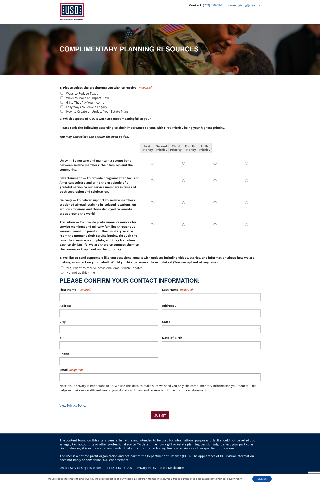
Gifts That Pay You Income (85, 102)
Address (65, 306)
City (63, 322)
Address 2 (169, 306)
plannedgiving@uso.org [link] (243, 5)
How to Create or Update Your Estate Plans (97, 111)
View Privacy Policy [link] (73, 405)
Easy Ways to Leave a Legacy (86, 107)
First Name (75, 290)
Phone (64, 354)
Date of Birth (172, 338)
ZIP (62, 338)
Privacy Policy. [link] (234, 478)
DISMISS (262, 478)
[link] (72, 19)
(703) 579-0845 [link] (213, 5)
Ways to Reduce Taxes (82, 93)
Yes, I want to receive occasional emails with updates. (104, 268)
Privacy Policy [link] (146, 468)
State (166, 322)
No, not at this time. (81, 272)
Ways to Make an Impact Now (87, 98)
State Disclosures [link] (172, 468)
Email (71, 370)
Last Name (178, 290)
